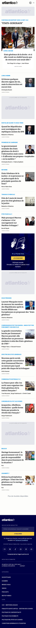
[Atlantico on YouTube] (31, 549)
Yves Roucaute (5, 393)
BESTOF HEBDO (6, 595)
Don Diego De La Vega (13, 63)
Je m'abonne (18, 258)
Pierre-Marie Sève (6, 186)
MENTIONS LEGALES (12, 605)
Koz (2, 465)
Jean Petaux (25, 63)
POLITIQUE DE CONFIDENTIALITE (11, 612)
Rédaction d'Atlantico (7, 134)
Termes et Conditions (21, 540)
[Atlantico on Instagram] (26, 549)
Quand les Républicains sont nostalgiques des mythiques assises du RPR (12, 129)
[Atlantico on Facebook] (15, 549)
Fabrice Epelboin (18, 162)
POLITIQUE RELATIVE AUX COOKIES (12, 619)
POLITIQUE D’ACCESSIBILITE (10, 616)
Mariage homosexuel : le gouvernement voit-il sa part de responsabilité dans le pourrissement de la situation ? (12, 457)
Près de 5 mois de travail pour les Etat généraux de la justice (12, 200)
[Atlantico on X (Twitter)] (10, 549)
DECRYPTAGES (6, 577)
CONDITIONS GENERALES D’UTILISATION (14, 623)
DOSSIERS (5, 581)
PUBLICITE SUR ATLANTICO (10, 608)
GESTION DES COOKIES (26, 608)
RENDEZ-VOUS (6, 584)
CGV (3, 605)
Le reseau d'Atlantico (8, 566)
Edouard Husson (16, 346)
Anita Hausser (5, 371)
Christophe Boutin (6, 90)
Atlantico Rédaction (7, 317)
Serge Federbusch (16, 393)
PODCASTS (5, 592)
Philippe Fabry (5, 346)
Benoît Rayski (5, 228)
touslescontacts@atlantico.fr (18, 554)
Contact (22, 566)
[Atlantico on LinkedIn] (21, 549)
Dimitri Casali (27, 393)
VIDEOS (4, 588)
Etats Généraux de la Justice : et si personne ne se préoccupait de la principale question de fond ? (12, 178)
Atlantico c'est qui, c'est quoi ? (11, 564)
